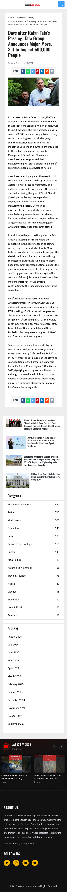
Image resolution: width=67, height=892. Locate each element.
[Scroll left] (54, 747)
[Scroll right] (61, 747)
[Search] (61, 4)
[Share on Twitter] (33, 71)
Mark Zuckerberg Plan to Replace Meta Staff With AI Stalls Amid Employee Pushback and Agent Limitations (41, 442)
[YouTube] (35, 863)
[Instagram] (16, 863)
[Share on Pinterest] (38, 71)
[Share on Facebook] (23, 71)
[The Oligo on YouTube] (6, 746)
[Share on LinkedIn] (42, 71)
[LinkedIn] (25, 863)
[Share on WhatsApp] (28, 71)
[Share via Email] (52, 71)
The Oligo (16, 749)
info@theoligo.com (24, 843)
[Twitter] (7, 863)
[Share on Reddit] (47, 71)
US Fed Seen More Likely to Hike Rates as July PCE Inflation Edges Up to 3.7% (45, 476)
